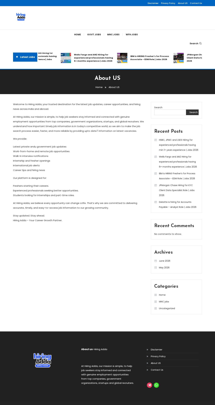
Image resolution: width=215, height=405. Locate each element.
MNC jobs (113, 34)
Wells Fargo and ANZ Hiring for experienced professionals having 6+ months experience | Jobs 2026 (91, 57)
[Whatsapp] (156, 385)
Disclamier (153, 3)
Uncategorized (167, 308)
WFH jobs (132, 34)
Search (194, 43)
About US (182, 3)
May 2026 (164, 267)
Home (77, 34)
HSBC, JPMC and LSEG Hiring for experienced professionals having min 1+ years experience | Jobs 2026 (178, 145)
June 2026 (164, 260)
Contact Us (196, 3)
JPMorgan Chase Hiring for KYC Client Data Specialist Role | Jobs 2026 (177, 190)
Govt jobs (94, 34)
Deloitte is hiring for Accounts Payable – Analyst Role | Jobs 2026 (177, 204)
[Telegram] (149, 385)
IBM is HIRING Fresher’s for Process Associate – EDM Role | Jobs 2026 (147, 58)
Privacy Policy (168, 3)
